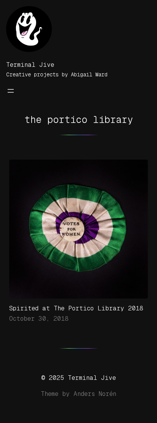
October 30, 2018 (39, 318)
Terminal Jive (30, 64)
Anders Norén (95, 393)
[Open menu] (10, 90)
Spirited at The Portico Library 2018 (76, 308)
